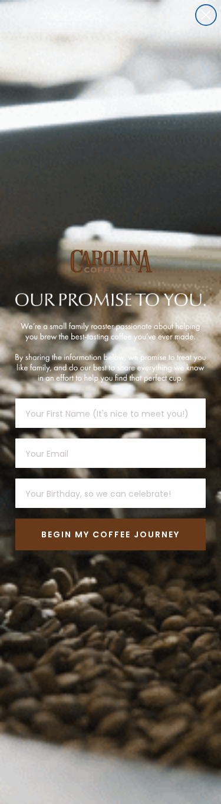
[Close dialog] (206, 15)
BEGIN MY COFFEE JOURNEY (110, 534)
